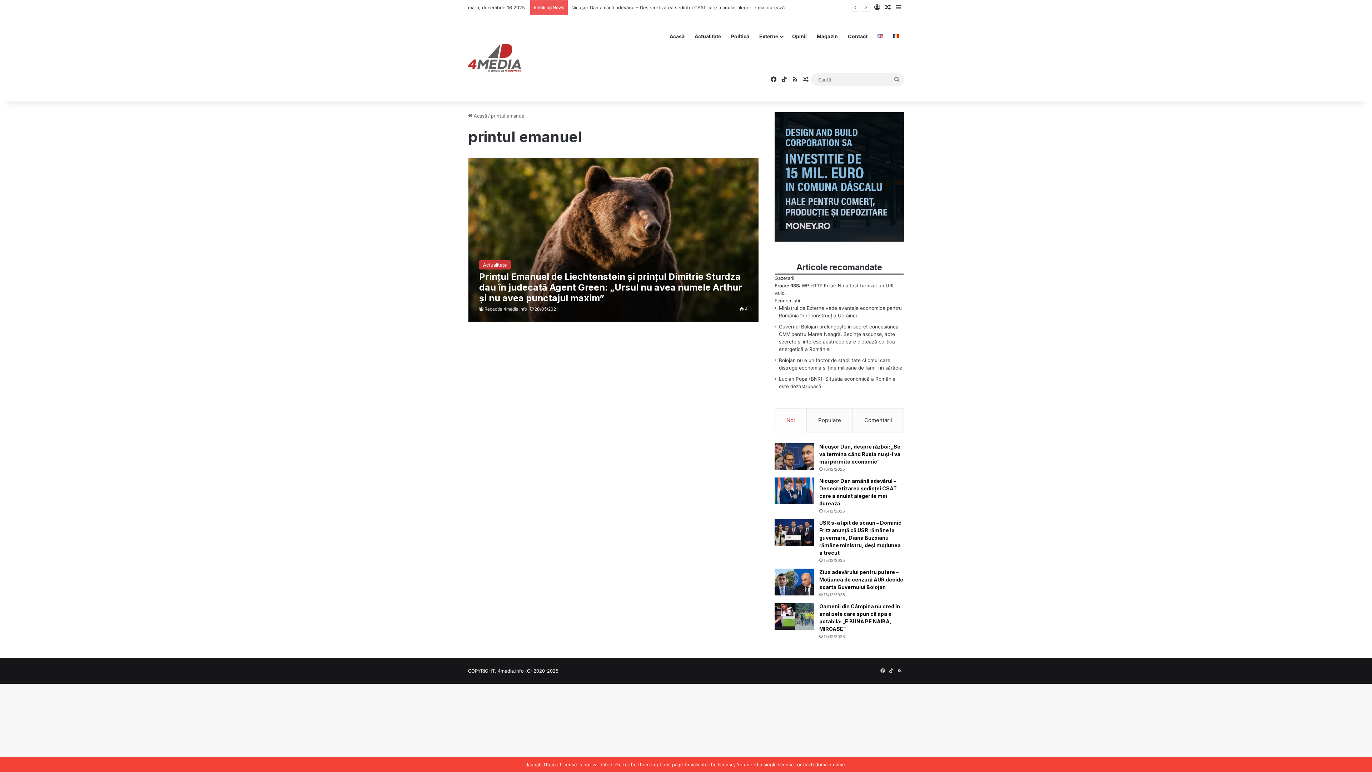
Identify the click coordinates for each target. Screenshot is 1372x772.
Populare (829, 420)
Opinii (799, 36)
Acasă (677, 36)
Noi (790, 420)
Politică (740, 36)
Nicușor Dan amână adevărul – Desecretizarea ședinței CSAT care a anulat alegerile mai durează (678, 7)
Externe (768, 36)
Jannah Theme (542, 764)
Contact (858, 36)
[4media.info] (494, 58)
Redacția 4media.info (505, 309)
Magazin (827, 36)
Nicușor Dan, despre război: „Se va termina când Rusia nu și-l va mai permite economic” (859, 454)
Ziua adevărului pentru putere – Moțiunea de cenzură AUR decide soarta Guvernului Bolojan (861, 579)
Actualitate (708, 36)
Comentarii (878, 420)
